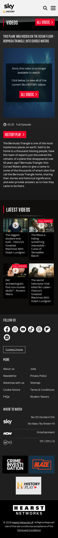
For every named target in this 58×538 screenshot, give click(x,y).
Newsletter (10, 375)
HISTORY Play (13, 134)
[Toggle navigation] (53, 8)
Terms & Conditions (42, 389)
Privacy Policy (38, 375)
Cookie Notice (11, 389)
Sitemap (35, 382)
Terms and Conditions (29, 530)
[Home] (8, 8)
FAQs (6, 396)
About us (8, 368)
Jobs (33, 368)
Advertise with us (13, 382)
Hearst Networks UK (22, 522)
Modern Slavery (39, 396)
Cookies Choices (14, 349)
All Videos (43, 22)
